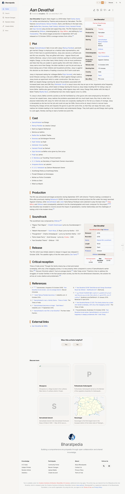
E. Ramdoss (36, 158)
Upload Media (52, 470)
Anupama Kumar (37, 164)
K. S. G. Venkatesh (38, 167)
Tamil (99, 75)
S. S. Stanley (36, 161)
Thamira (100, 29)
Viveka (66, 237)
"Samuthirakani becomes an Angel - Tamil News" (49, 305)
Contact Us (78, 467)
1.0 (34, 287)
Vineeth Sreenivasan (55, 225)
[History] (98, 10)
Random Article (26, 470)
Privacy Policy (79, 470)
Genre (87, 240)
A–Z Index (25, 464)
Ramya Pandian (103, 41)
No (77, 344)
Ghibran (100, 49)
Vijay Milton (101, 53)
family (73, 19)
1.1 (35, 287)
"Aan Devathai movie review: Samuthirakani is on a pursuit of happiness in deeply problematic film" (92, 312)
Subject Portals (26, 467)
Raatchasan (108, 258)
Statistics (24, 472)
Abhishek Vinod (64, 26)
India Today (102, 314)
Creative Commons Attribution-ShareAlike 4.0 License (54, 483)
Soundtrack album (95, 229)
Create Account (53, 472)
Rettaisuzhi (54, 199)
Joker (62, 202)
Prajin (34, 155)
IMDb (45, 326)
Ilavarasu (45, 26)
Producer (88, 251)
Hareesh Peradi (75, 26)
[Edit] (94, 10)
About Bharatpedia (80, 464)
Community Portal (53, 464)
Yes (66, 344)
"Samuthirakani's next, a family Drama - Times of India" (50, 300)
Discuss (111, 2)
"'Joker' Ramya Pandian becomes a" (45, 295)
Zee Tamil (73, 254)
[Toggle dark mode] (116, 2)
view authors (80, 485)
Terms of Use (79, 472)
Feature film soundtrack (104, 240)
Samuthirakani (102, 39)
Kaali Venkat (53, 26)
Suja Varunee (37, 29)
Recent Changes (53, 467)
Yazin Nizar (52, 231)
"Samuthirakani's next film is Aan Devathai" (47, 310)
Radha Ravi (37, 26)
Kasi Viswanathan (103, 56)
